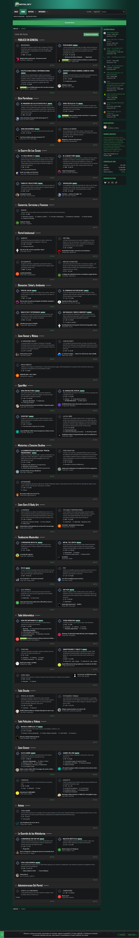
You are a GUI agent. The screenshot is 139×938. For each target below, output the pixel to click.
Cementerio (67, 891)
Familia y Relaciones (29, 183)
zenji (112, 146)
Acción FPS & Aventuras (71, 788)
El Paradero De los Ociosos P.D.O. (34, 103)
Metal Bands (68, 552)
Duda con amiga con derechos (29, 172)
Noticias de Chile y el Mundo (73, 57)
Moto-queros (83, 400)
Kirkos (70, 769)
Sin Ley (29, 251)
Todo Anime (25, 811)
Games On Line (68, 753)
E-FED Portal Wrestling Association (74, 431)
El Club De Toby (69, 156)
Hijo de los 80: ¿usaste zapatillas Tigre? (32, 249)
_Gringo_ (71, 470)
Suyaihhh (115, 149)
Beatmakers (68, 601)
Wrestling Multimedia (70, 430)
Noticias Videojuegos (29, 761)
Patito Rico (75, 172)
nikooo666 (122, 139)
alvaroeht (120, 142)
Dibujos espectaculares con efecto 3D (73, 709)
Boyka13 (113, 137)
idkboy (116, 146)
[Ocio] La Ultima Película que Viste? (31, 736)
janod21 (28, 355)
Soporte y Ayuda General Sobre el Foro (78, 71)
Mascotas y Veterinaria (30, 312)
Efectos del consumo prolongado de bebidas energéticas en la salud (41, 301)
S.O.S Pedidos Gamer (29, 766)
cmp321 (110, 151)
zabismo (106, 142)
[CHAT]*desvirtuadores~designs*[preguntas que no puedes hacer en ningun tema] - (45, 710)
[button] (35, 11)
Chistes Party (68, 341)
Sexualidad (67, 183)
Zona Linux (25, 675)
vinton (114, 151)
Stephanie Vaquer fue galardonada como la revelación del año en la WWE (84, 434)
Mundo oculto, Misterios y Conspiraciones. (34, 464)
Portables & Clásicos (70, 790)
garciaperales (73, 141)
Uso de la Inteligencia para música (72, 578)
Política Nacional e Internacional (35, 71)
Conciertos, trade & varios (72, 554)
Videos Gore (26, 523)
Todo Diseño (23, 690)
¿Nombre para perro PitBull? (29, 323)
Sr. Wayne (32, 853)
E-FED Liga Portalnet (28, 402)
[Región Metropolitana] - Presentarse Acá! (33, 58)
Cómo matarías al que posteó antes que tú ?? (34, 118)
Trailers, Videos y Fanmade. (49, 733)
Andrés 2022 (29, 603)
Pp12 (73, 850)
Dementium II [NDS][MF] (27, 792)
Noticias (25, 628)
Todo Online (63, 733)
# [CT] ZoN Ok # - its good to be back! (31, 578)
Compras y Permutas (28, 218)
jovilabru (29, 794)
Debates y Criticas (28, 763)
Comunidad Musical (29, 542)
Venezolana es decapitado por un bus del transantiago (37, 526)
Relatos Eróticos (70, 839)
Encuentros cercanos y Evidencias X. (74, 464)
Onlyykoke (29, 223)
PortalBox (32, 770)
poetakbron (107, 144)
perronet (72, 665)
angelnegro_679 (108, 149)
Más (53, 65)
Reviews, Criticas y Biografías (31, 733)
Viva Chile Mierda (28, 863)
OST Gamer (39, 763)
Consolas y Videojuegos (57, 216)
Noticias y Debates (86, 763)
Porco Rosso (30, 407)
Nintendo (31, 788)
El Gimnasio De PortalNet (73, 290)
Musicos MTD (86, 554)
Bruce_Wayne (107, 146)
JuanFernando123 (108, 141)
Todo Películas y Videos (29, 721)
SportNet (22, 385)
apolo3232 (118, 144)
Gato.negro (33, 139)
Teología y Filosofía (28, 246)
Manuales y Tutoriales (44, 634)
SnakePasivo (29, 60)
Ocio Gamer (25, 753)
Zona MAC (25, 649)
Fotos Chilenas (43, 871)
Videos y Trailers (44, 761)
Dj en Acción (35, 598)
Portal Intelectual (26, 233)
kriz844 (112, 144)
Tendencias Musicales (28, 537)
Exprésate (89, 57)
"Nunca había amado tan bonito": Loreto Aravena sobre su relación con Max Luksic (91, 115)
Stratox (70, 580)
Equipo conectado (109, 123)
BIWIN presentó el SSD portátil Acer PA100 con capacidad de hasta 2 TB (46, 638)
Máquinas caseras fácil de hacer (72, 139)
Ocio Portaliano (25, 98)
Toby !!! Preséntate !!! (68, 171)
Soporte (34, 681)
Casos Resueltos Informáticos (31, 632)
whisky (71, 355)
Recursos (34, 708)
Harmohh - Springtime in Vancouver (73, 525)
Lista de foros (69, 22)
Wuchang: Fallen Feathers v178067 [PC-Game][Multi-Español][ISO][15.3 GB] (85, 794)
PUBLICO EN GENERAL (28, 40)
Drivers (84, 627)
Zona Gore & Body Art (28, 504)
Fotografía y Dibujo (70, 696)
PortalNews (68, 45)
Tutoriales (84, 628)
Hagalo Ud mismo (70, 129)
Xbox (39, 788)
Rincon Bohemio (27, 129)
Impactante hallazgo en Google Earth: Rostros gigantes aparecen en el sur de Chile (87, 468)
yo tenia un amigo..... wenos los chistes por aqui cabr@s (79, 353)
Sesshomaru (29, 712)
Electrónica (26, 590)
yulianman (111, 142)
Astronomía (25, 482)
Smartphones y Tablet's (72, 649)
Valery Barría (24, 874)
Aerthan (30, 824)
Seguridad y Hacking (29, 630)
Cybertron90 (75, 61)
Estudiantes (26, 262)
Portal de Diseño (27, 696)
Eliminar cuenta (67, 85)
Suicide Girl (68, 522)
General (67, 399)
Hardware (67, 627)
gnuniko (87, 676)
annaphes (30, 376)
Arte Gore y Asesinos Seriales (31, 522)
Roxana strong (31, 195)
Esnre (116, 142)
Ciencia (25, 490)
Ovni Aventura (69, 451)
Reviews (77, 552)
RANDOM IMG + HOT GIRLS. (28, 374)
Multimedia (41, 401)
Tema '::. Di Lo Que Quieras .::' (115, 66)
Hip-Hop (66, 590)
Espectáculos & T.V (70, 103)
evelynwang (30, 556)
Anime (21, 805)
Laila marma (107, 137)
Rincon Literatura (70, 262)
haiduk (70, 558)
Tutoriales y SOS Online (71, 763)
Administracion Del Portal (30, 885)
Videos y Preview (69, 764)
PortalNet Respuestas (70, 81)
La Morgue (25, 510)
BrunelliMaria (35, 640)
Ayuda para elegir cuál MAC (28, 662)
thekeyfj (111, 139)
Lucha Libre (67, 416)
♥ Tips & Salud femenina (29, 169)
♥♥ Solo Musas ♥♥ (28, 156)
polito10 (32, 876)
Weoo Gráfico (26, 365)
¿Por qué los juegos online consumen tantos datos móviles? (80, 768)
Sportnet (25, 416)
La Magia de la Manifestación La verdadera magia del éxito (80, 274)
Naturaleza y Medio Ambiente (75, 312)
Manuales (25, 681)
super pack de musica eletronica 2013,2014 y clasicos (36, 602)
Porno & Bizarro (46, 522)
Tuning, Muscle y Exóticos (79, 399)
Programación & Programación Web (41, 628)
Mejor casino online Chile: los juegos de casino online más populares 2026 (42, 769)
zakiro (120, 149)
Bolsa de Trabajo (27, 635)
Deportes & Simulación (71, 792)
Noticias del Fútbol (29, 401)
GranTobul (111, 147)
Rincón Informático (29, 620)
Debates (24, 238)
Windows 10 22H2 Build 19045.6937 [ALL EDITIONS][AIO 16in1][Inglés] (82, 633)
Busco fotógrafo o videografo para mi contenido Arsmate (38, 851)
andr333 (71, 897)
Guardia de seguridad (75, 711)
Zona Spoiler (26, 819)
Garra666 (116, 139)
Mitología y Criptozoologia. (30, 466)
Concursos (73, 733)
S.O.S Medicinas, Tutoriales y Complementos (35, 764)
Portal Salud (26, 290)
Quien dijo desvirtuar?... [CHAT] (71, 604)
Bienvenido (25, 45)
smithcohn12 (72, 276)
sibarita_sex (74, 117)
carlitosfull (29, 472)
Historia (66, 238)
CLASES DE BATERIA (25, 273)
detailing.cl (73, 405)
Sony (24, 788)
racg (118, 151)
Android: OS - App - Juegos (90, 661)
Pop (64, 568)
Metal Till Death (69, 542)
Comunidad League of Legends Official (75, 761)
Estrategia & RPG (83, 790)
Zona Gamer (24, 747)
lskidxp (105, 151)
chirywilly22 (72, 635)
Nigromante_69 (32, 325)
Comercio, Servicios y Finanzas (33, 205)
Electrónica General (28, 216)
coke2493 (116, 147)
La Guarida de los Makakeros (31, 833)
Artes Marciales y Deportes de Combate (34, 426)
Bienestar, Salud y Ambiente (31, 285)
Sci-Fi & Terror (85, 788)
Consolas (24, 780)
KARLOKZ (30, 528)
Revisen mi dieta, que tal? (70, 301)
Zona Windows (69, 620)
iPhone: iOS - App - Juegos (72, 661)
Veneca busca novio (26, 353)
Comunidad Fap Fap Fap (30, 839)
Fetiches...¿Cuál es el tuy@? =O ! (72, 194)
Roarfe (105, 147)
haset (120, 146)
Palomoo (31, 119)
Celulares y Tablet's (42, 216)
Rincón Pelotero (28, 391)
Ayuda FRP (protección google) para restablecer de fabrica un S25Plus (83, 664)
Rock (23, 568)
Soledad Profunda (25, 194)
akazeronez (73, 252)
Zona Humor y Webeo (28, 336)
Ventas (23, 210)
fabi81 (71, 436)
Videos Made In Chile (29, 871)
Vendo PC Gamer (25, 222)
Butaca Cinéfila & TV (29, 727)
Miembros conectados (110, 134)
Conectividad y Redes (29, 634)
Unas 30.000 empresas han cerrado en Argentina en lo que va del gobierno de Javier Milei (51, 87)
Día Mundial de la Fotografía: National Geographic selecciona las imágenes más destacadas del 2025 (93, 325)
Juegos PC (66, 780)
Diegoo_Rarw (30, 580)
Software (76, 627)
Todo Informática (26, 615)
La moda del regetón (26, 554)
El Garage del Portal (71, 391)
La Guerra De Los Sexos (29, 150)
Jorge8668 (120, 141)
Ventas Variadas (87, 216)
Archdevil (65, 557)
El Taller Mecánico (70, 400)
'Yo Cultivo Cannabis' (70, 322)
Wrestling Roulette (92, 431)
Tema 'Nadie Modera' (113, 32)
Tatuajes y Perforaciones (73, 510)
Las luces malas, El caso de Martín (30, 470)
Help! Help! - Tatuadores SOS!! (82, 522)
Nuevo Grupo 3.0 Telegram (70, 849)
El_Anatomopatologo (32, 174)
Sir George (77, 303)
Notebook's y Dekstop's (73, 216)
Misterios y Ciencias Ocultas (31, 445)
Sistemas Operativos (71, 628)
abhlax (29, 664)
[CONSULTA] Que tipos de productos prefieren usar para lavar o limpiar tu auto (86, 404)
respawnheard (31, 274)
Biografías (26, 849)
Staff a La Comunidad (29, 891)
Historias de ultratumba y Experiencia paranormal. (36, 468)
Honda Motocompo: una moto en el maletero (76, 250)
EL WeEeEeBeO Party (28, 341)
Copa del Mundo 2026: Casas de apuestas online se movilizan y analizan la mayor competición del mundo (52, 431)
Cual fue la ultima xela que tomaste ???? (32, 137)
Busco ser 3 (65, 896)
